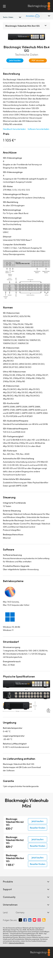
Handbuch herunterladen (14, 129)
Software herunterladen (38, 129)
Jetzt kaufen (15, 60)
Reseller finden (37, 827)
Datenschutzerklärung (16, 943)
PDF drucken (38, 60)
